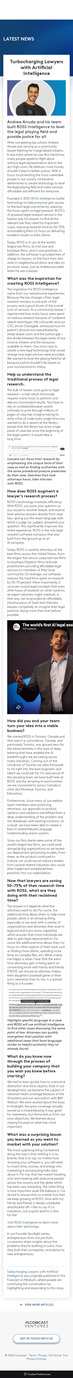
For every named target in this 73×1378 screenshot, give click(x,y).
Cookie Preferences (39, 1374)
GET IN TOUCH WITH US (36, 1338)
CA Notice (55, 1355)
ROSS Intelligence (43, 198)
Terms (33, 1355)
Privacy (42, 1355)
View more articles (38, 1304)
